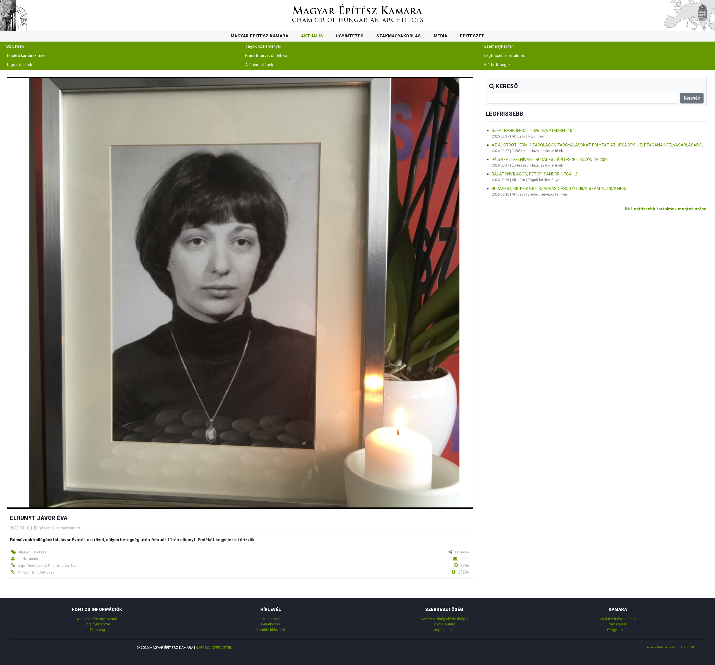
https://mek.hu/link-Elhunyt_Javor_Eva (47, 566)
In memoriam (68, 528)
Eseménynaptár (498, 46)
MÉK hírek (15, 46)
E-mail (464, 559)
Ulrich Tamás (27, 559)
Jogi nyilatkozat (97, 624)
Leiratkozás (270, 624)
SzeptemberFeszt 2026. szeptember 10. (532, 130)
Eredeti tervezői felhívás (267, 55)
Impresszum (444, 630)
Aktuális (312, 35)
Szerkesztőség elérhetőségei (444, 619)
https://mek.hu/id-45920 (35, 572)
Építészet (472, 35)
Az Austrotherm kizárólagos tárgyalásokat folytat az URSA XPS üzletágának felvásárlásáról (598, 145)
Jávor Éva (39, 552)
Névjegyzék (618, 624)
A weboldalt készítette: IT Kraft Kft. (671, 647)
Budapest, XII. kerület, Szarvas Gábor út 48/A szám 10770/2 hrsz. (560, 188)
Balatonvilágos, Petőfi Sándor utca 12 (534, 174)
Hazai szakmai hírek (546, 151)
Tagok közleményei (263, 46)
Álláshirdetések (259, 64)
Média (440, 35)
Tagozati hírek (19, 64)
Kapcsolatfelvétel (214, 647)
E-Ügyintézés (617, 630)
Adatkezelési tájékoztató (97, 619)
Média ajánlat (444, 624)
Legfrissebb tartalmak (504, 55)
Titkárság (97, 630)
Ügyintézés (349, 35)
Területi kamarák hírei (25, 55)
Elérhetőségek (497, 64)
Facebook (462, 552)
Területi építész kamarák (618, 619)
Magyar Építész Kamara (260, 35)
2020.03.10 (19, 528)
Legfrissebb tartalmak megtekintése (668, 208)
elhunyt (24, 552)
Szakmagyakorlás (398, 35)
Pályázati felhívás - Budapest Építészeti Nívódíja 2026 (550, 159)
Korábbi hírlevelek (270, 630)
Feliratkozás (271, 619)
